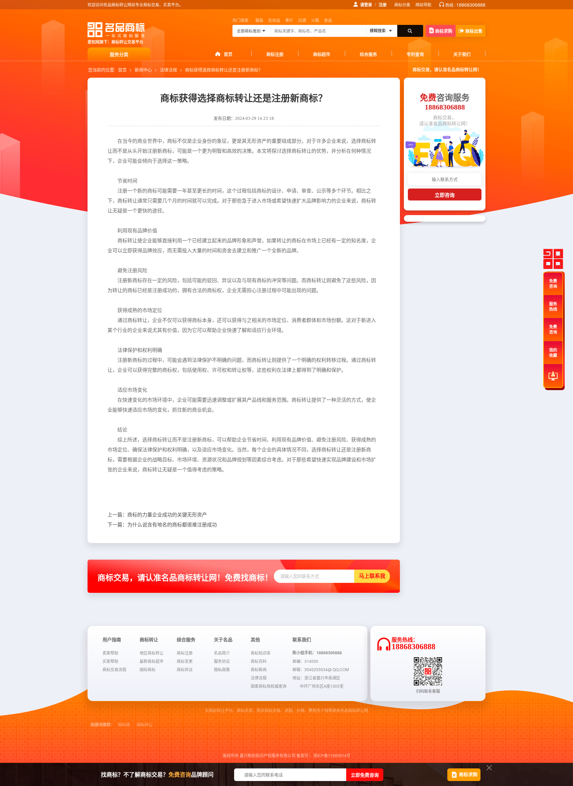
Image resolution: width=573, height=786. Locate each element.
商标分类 (402, 4)
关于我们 (462, 54)
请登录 (366, 5)
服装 (259, 20)
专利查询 (415, 54)
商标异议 (185, 669)
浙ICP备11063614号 (331, 755)
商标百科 (259, 661)
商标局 (124, 725)
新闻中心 (143, 69)
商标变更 (185, 661)
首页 (228, 54)
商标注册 (275, 54)
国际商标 (148, 669)
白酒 (302, 20)
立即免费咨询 (365, 774)
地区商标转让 (151, 653)
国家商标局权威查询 (268, 686)
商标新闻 (259, 669)
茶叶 (289, 20)
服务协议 (222, 661)
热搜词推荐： (102, 725)
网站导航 (423, 4)
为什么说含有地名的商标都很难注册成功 (162, 524)
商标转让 (145, 725)
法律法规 (168, 69)
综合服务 (368, 54)
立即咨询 (445, 195)
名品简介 (222, 653)
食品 (328, 20)
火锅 (315, 20)
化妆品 (274, 20)
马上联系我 (372, 576)
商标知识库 (261, 653)
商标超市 (321, 54)
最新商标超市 (151, 661)
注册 (383, 5)
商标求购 (443, 31)
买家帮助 (110, 661)
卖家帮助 (110, 653)
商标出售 (473, 31)
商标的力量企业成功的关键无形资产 (157, 514)
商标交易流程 (114, 669)
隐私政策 (222, 669)
